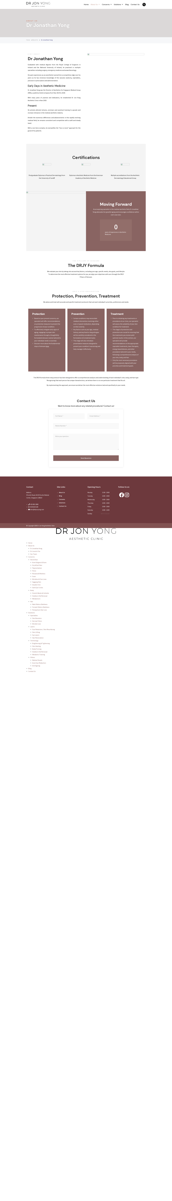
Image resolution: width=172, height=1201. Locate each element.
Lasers (32, 627)
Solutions (117, 4)
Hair (31, 602)
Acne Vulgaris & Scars (39, 563)
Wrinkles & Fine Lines (39, 579)
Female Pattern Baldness (40, 607)
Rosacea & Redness (38, 574)
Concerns (106, 4)
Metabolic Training (38, 655)
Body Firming (36, 649)
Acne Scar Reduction (39, 663)
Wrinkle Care (36, 624)
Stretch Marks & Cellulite (40, 593)
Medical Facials (37, 660)
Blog (127, 4)
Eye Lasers (35, 635)
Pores (34, 571)
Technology (34, 641)
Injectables (34, 616)
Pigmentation (37, 568)
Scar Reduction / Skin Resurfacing (43, 630)
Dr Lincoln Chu (35, 551)
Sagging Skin (36, 582)
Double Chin (36, 585)
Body (32, 590)
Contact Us (135, 4)
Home (86, 4)
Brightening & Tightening (41, 643)
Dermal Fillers (37, 621)
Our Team (33, 554)
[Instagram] (126, 494)
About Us (94, 4)
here (47, 346)
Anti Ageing (36, 666)
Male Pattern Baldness (39, 604)
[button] (144, 4)
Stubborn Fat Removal (39, 596)
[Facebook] (121, 494)
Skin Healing (36, 646)
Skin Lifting (36, 632)
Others (32, 657)
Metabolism (36, 599)
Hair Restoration (37, 638)
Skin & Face (34, 560)
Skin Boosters (37, 618)
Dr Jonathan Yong (36, 549)
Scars (34, 576)
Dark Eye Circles (37, 588)
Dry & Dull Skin (37, 565)
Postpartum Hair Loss (39, 610)
